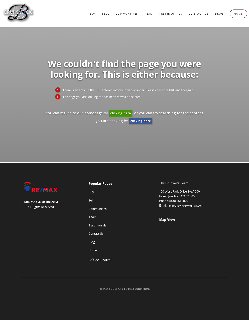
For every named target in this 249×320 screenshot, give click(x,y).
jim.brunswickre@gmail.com (185, 205)
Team (148, 13)
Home (238, 13)
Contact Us (198, 13)
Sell (105, 13)
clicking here (120, 113)
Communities (127, 13)
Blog (219, 13)
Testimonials (170, 13)
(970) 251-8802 (178, 201)
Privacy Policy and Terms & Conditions (124, 288)
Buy (93, 13)
